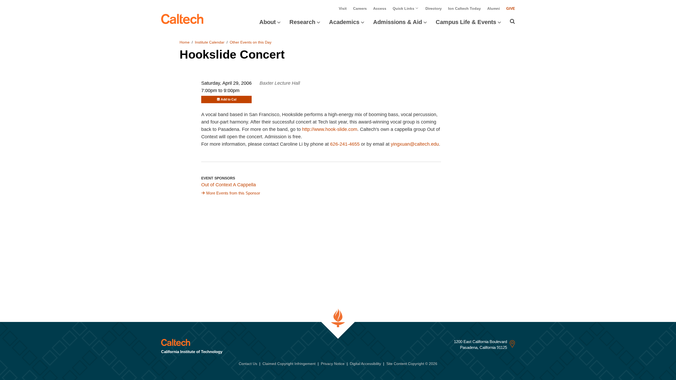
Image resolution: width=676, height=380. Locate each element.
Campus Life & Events (466, 22)
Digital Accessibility (365, 364)
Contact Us (248, 364)
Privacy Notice (333, 364)
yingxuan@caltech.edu (415, 144)
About (267, 22)
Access (379, 8)
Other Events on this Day (250, 42)
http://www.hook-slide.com (329, 129)
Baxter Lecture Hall (280, 83)
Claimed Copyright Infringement (289, 364)
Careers (360, 8)
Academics (344, 22)
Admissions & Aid (397, 22)
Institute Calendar (209, 42)
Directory (433, 8)
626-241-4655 (345, 144)
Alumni (493, 8)
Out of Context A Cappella (228, 184)
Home (185, 42)
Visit (343, 8)
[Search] (512, 21)
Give (510, 8)
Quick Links (404, 8)
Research (302, 22)
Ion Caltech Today (464, 8)
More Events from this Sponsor (233, 193)
